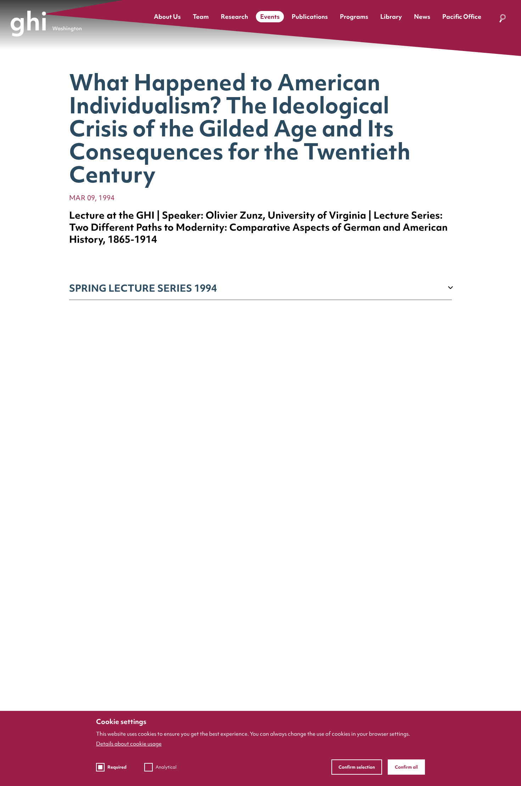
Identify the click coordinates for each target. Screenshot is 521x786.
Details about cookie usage (129, 743)
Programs (354, 16)
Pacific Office (461, 16)
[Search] (502, 20)
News (422, 16)
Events (270, 16)
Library (391, 16)
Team (201, 16)
